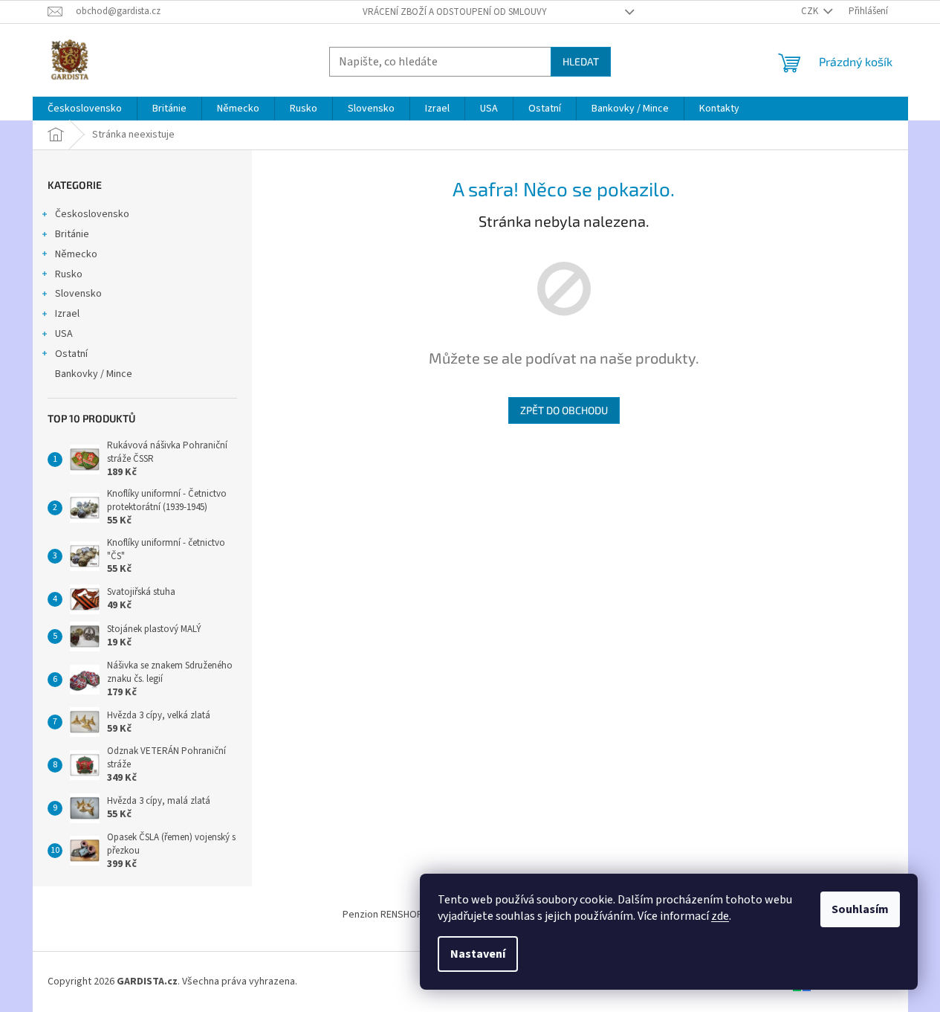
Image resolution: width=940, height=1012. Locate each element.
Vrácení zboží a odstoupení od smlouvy (455, 12)
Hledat (581, 61)
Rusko (68, 274)
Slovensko (78, 293)
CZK (810, 11)
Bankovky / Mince (93, 374)
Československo (92, 214)
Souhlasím (860, 909)
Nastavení (477, 954)
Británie (72, 234)
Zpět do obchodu (564, 410)
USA (64, 333)
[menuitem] (85, 108)
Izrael (67, 313)
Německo (76, 254)
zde (720, 916)
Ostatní (71, 354)
